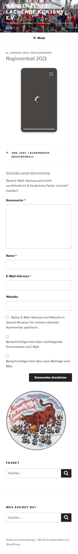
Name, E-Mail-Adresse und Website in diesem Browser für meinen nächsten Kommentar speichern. (35, 322)
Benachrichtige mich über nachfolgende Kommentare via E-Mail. (34, 344)
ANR (15, 153)
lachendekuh (39, 153)
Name (11, 256)
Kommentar (16, 200)
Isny (23, 153)
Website (12, 297)
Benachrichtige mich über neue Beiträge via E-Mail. (38, 363)
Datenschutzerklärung (20, 539)
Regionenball (23, 156)
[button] (39, 100)
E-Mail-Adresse (18, 276)
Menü (41, 38)
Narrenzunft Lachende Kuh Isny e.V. (35, 12)
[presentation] (39, 129)
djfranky (44, 52)
